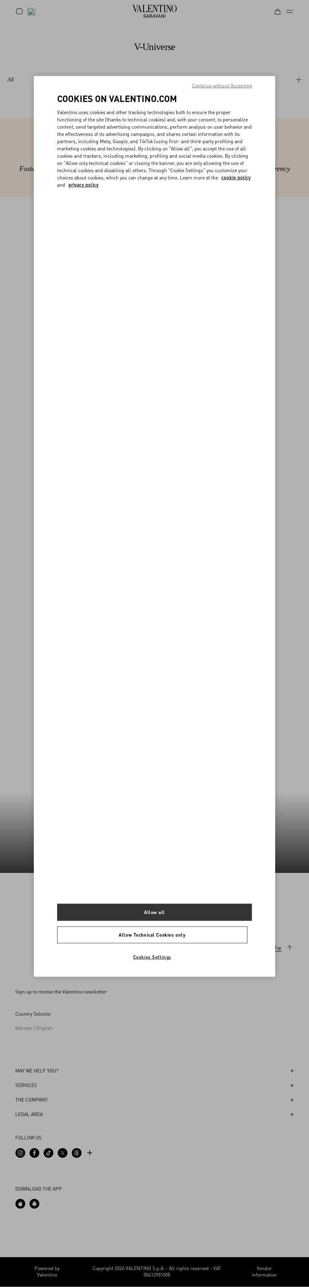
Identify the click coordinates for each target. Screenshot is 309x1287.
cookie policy (236, 177)
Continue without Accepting (222, 85)
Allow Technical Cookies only (152, 935)
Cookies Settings (152, 957)
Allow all (154, 912)
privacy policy (83, 184)
